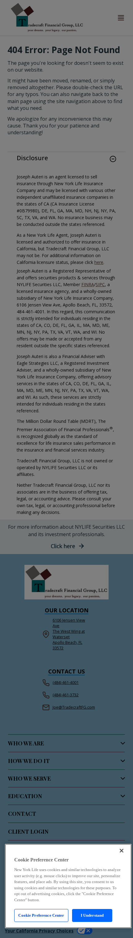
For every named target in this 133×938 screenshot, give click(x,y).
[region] (68, 886)
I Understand (92, 915)
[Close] (121, 850)
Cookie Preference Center (41, 915)
